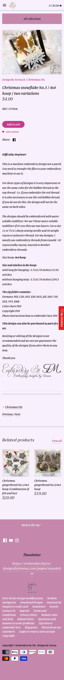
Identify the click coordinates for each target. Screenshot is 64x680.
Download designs (31, 602)
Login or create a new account (37, 631)
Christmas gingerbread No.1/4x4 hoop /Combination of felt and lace (15, 487)
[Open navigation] (4, 5)
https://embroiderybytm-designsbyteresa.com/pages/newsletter (32, 569)
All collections (32, 19)
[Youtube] (11, 540)
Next (17, 414)
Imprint (24, 610)
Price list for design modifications (22, 598)
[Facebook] (5, 540)
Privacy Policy (28, 615)
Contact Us (8, 610)
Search (54, 606)
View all (57, 441)
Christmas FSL (36, 79)
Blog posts (31, 627)
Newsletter (39, 606)
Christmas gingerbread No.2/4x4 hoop (47, 485)
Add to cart (13, 124)
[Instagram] (17, 540)
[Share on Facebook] (14, 139)
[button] (10, 131)
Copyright (8, 635)
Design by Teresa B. (13, 79)
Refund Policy (25, 619)
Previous (7, 414)
